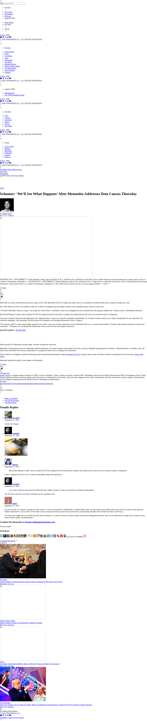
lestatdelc (16, 433)
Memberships (9, 93)
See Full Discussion (12, 400)
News (7, 54)
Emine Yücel (7, 213)
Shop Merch (9, 22)
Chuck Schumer (17, 384)
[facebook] (3, 37)
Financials (8, 153)
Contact (7, 118)
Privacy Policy (19, 718)
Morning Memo (10, 64)
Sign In (2, 174)
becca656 (16, 418)
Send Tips (3, 172)
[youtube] (10, 37)
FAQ (6, 116)
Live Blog (8, 56)
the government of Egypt (71, 354)
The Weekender (10, 68)
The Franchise (10, 70)
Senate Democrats (46, 384)
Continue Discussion (8, 541)
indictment (26, 384)
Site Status (8, 126)
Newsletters (9, 14)
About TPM (9, 147)
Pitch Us (8, 157)
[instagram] (8, 37)
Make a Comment (11, 398)
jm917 (14, 504)
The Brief (8, 62)
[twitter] (5, 716)
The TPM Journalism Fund (14, 95)
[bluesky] (1, 37)
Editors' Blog (9, 52)
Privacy (7, 124)
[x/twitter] (6, 37)
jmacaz (15, 465)
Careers (7, 155)
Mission (7, 149)
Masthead (8, 151)
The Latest (8, 12)
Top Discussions (11, 403)
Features (8, 72)
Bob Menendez (5, 384)
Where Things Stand (12, 66)
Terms (7, 122)
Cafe (6, 58)
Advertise (8, 120)
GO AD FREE (21, 330)
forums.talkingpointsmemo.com (40, 522)
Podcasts (8, 16)
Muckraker (9, 60)
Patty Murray (35, 384)
